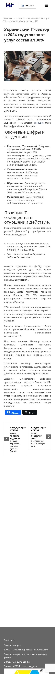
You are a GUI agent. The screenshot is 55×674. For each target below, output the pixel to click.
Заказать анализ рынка (17, 661)
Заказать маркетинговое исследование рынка (25, 656)
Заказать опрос (12, 645)
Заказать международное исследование (26, 649)
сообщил (38, 122)
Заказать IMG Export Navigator (20, 666)
